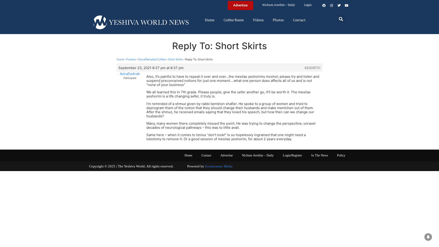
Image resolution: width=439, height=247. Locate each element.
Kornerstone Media (219, 166)
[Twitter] (339, 5)
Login (308, 5)
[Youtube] (346, 5)
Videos (258, 20)
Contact (299, 20)
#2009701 (313, 68)
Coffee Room (234, 20)
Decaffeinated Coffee (152, 59)
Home (209, 20)
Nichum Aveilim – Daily (278, 5)
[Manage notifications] (428, 237)
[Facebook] (324, 5)
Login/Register (292, 155)
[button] (341, 19)
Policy (341, 155)
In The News (319, 155)
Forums (131, 59)
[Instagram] (331, 5)
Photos (278, 20)
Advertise (226, 155)
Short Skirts (175, 59)
